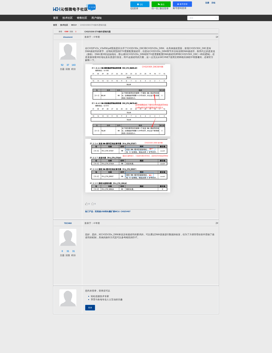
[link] (55, 25)
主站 (213, 3)
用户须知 (96, 17)
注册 (207, 3)
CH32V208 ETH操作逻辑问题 (93, 25)
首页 (55, 17)
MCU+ (74, 25)
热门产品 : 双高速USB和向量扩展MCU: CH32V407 (107, 211)
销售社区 (82, 17)
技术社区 (67, 17)
